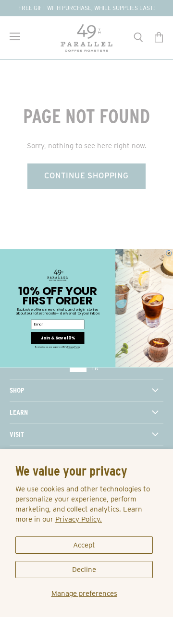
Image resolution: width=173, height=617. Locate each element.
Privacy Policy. (78, 519)
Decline (84, 569)
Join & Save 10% (57, 338)
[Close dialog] (169, 253)
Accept (84, 545)
